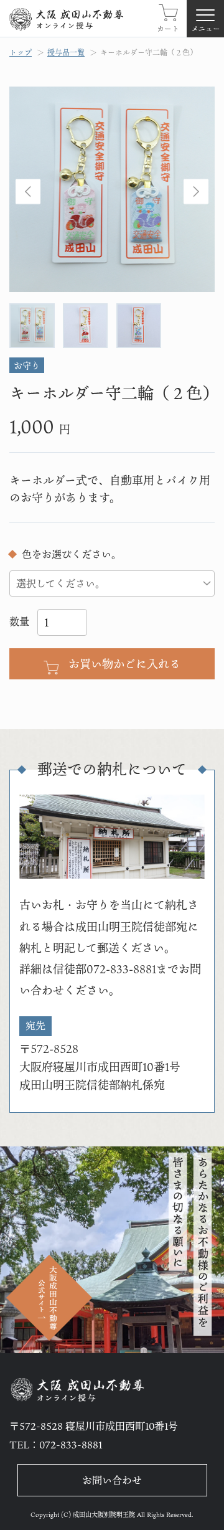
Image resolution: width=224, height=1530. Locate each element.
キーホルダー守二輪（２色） (148, 52)
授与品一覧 (66, 52)
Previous (28, 191)
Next (196, 191)
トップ (20, 52)
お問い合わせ (112, 1480)
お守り (27, 365)
